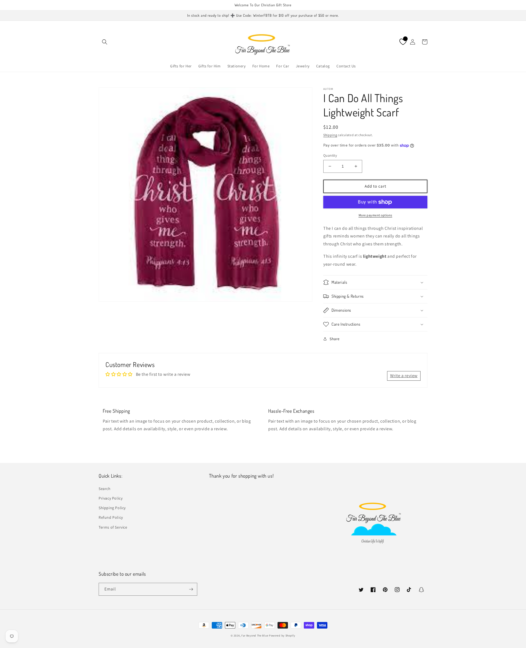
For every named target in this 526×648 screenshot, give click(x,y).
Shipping (330, 135)
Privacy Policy (110, 498)
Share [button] (335, 338)
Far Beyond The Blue (254, 635)
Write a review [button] (404, 376)
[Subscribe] (191, 589)
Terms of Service (113, 527)
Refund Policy (111, 517)
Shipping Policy (112, 507)
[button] (105, 42)
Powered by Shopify (282, 635)
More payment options (375, 215)
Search (105, 488)
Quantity (330, 155)
